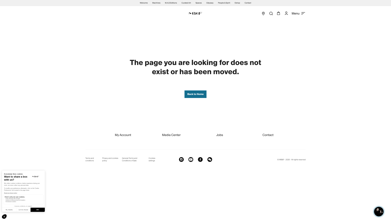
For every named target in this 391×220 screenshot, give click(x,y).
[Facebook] (200, 159)
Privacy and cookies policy (110, 159)
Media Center (171, 135)
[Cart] (278, 13)
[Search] (271, 13)
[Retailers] (263, 13)
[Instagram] (181, 159)
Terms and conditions (89, 159)
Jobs (219, 135)
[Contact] (379, 211)
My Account (123, 135)
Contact (267, 135)
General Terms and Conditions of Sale (129, 159)
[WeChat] (209, 159)
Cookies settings (152, 159)
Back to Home (195, 94)
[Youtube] (190, 159)
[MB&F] (195, 13)
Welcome (144, 3)
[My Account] (286, 13)
